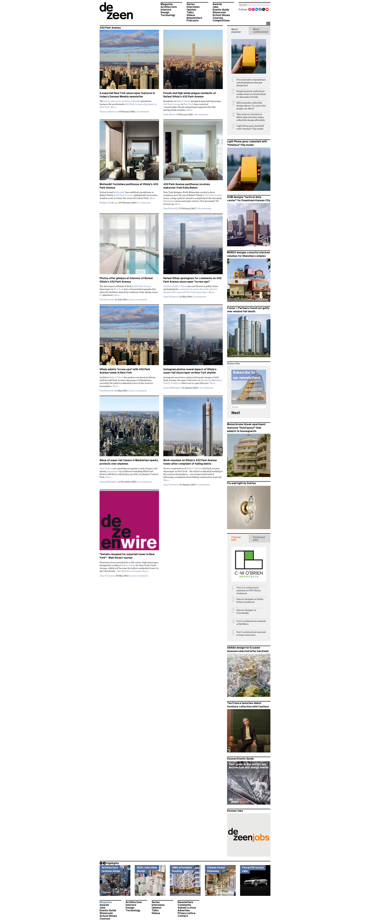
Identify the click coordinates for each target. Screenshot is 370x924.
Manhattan (169, 201)
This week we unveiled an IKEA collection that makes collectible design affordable (250, 117)
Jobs (215, 7)
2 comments (143, 111)
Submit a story (187, 907)
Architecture (169, 7)
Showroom (219, 12)
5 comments (144, 202)
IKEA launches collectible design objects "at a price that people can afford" (251, 105)
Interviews (193, 7)
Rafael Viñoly (183, 101)
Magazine (167, 4)
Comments (184, 905)
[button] (268, 23)
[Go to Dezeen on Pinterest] (250, 10)
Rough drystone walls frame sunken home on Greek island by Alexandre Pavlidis (251, 94)
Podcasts (193, 20)
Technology (168, 15)
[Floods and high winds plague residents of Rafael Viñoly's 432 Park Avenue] (193, 61)
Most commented (260, 30)
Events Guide (221, 9)
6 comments (200, 296)
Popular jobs (236, 538)
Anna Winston (170, 296)
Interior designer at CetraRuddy (246, 611)
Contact (183, 916)
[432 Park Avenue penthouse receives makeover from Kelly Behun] (193, 152)
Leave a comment (138, 299)
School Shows (221, 15)
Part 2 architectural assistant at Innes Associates (251, 633)
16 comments (145, 481)
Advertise (184, 910)
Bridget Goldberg (108, 202)
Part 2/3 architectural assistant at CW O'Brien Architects (248, 590)
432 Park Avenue (172, 104)
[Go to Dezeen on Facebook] (260, 10)
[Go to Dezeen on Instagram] (253, 10)
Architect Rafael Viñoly (175, 286)
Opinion (191, 9)
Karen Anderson (108, 111)
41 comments (206, 387)
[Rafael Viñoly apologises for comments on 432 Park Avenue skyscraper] (193, 246)
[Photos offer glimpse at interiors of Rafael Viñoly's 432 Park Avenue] (129, 246)
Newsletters (194, 18)
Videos (191, 15)
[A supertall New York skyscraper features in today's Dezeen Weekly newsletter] (129, 61)
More (114, 107)
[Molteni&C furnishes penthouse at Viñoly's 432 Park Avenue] (129, 152)
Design (165, 12)
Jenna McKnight (171, 387)
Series (191, 4)
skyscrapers (113, 471)
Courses (218, 18)
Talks (190, 12)
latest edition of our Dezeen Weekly (122, 101)
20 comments (204, 208)
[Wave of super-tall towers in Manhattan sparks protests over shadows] (129, 428)
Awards (217, 4)
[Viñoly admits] (129, 337)
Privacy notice (186, 913)
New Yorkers (106, 468)
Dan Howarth (170, 208)
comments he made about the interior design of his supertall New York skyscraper (190, 290)
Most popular (236, 30)
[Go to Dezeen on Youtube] (267, 10)
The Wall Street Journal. (129, 571)
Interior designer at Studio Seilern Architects (249, 600)
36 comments (201, 114)
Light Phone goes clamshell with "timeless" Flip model (250, 127)
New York (189, 104)
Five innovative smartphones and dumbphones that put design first (251, 82)
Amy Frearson (170, 484)
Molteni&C (119, 192)
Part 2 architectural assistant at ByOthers (251, 622)
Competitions (221, 20)
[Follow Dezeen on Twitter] (264, 10)
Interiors (166, 9)
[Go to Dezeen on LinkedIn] (257, 10)
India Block (169, 114)
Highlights (112, 863)
